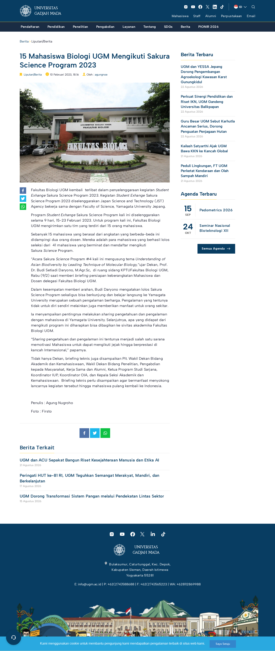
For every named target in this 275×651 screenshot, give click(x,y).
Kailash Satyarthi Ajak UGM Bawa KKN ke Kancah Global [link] (204, 148)
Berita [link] (24, 41)
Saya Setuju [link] (223, 643)
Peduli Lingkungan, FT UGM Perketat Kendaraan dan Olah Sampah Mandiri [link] (204, 171)
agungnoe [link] (101, 74)
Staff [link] (197, 16)
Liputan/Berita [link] (41, 41)
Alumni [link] (210, 16)
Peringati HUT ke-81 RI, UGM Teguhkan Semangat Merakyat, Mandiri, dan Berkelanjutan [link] (89, 478)
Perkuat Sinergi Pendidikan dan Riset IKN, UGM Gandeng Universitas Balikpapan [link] (207, 101)
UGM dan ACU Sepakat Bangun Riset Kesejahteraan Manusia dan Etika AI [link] (89, 460)
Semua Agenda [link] (213, 248)
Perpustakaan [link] (231, 16)
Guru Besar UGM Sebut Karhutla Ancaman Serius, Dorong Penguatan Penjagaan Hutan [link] (208, 126)
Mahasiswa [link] (180, 16)
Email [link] (251, 16)
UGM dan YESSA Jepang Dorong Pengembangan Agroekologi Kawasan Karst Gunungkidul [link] (204, 74)
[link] (44, 11)
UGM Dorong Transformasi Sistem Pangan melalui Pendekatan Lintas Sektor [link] (92, 496)
